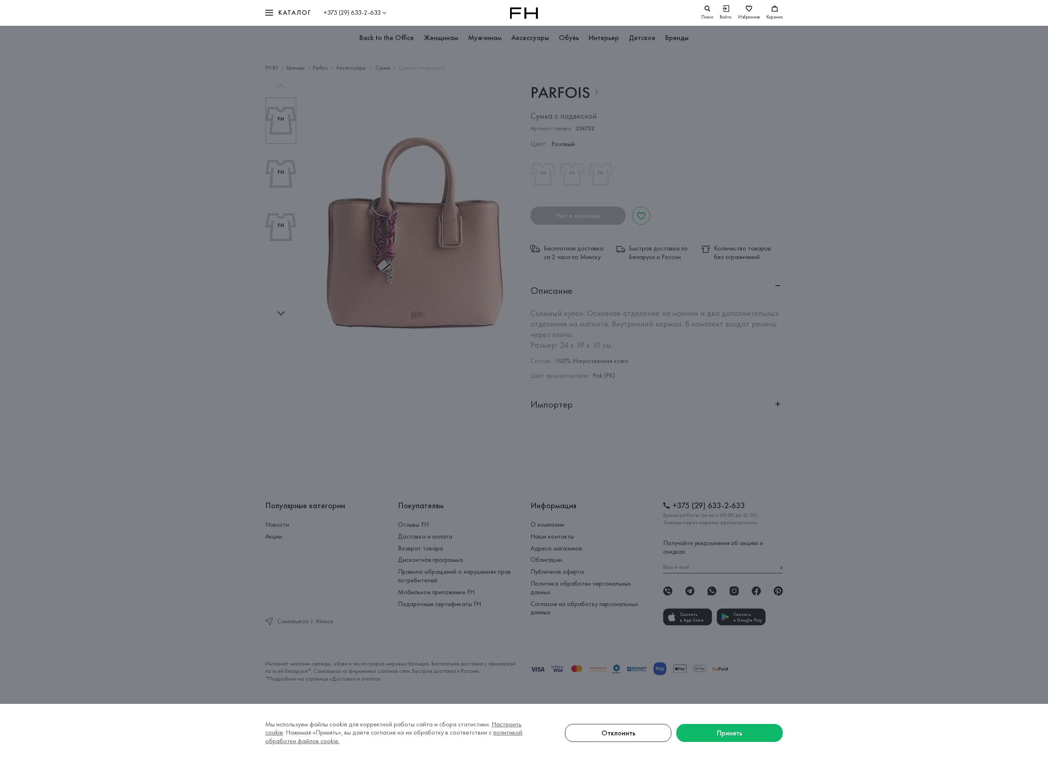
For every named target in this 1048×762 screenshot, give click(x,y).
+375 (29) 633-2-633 (352, 12)
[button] (288, 13)
